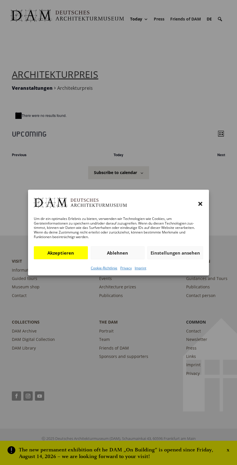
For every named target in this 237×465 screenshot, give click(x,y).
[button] (200, 204)
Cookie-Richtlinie (104, 268)
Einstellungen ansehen (175, 253)
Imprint (140, 268)
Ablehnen (117, 253)
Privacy (126, 268)
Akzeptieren (60, 253)
